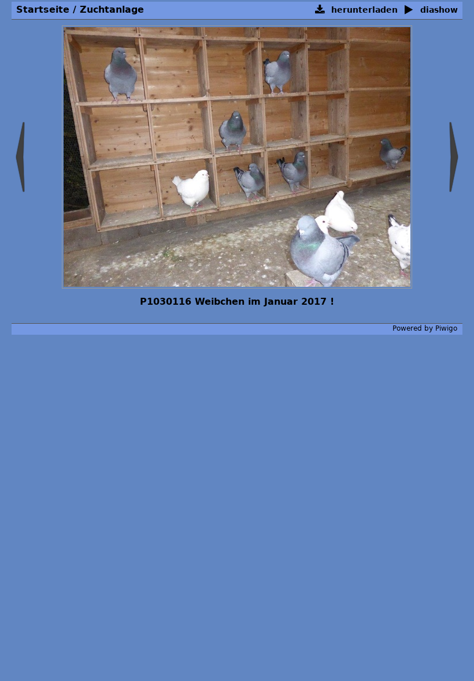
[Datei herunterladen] (320, 10)
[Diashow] (409, 10)
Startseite (42, 9)
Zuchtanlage (112, 9)
